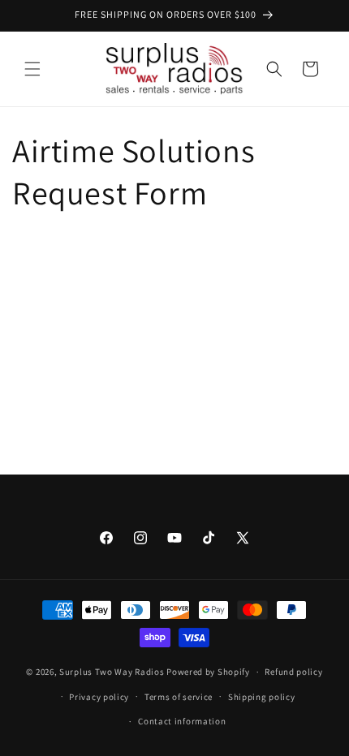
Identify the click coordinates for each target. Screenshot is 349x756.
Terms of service (178, 696)
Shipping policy (261, 696)
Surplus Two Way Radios (111, 671)
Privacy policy (99, 696)
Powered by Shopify (208, 671)
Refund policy (293, 671)
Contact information (182, 721)
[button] (32, 69)
